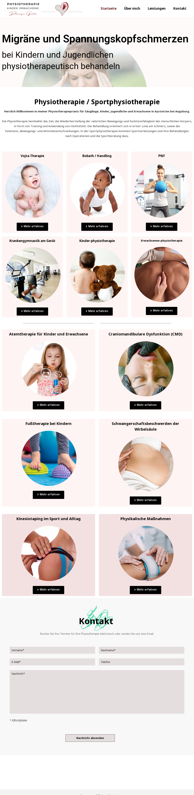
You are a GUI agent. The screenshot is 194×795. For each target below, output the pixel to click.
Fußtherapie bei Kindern (48, 423)
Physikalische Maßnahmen (145, 518)
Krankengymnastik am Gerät (32, 241)
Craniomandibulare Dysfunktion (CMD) (145, 334)
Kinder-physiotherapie (97, 241)
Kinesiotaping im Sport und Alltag (48, 518)
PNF (161, 156)
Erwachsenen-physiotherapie (161, 240)
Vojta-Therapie (32, 156)
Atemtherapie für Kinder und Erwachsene (48, 334)
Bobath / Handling (97, 156)
